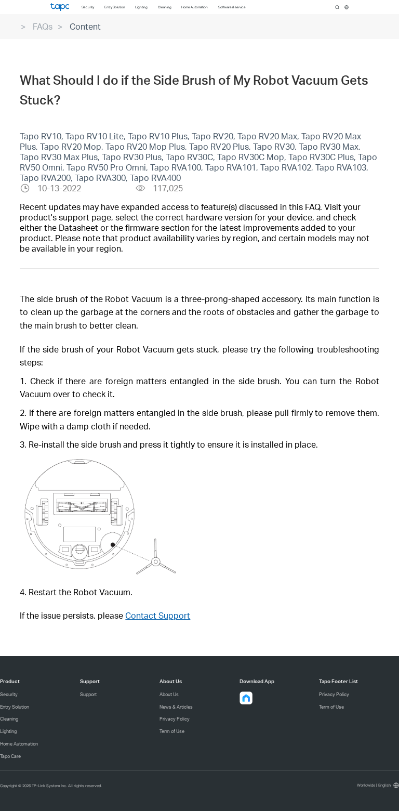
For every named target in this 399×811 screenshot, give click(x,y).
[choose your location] (346, 7)
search (337, 7)
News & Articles (176, 707)
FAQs (42, 26)
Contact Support (157, 615)
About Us (169, 694)
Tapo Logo (59, 6)
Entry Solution (14, 707)
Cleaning (9, 719)
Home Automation (19, 744)
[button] (246, 698)
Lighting (8, 731)
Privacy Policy (174, 719)
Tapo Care (10, 756)
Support (88, 694)
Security (9, 694)
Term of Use (171, 731)
